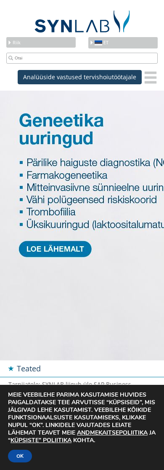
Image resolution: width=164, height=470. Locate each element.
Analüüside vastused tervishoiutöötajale (79, 77)
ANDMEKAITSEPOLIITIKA (112, 433)
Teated (29, 368)
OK (20, 456)
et (105, 42)
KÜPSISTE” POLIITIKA (41, 440)
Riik (17, 42)
